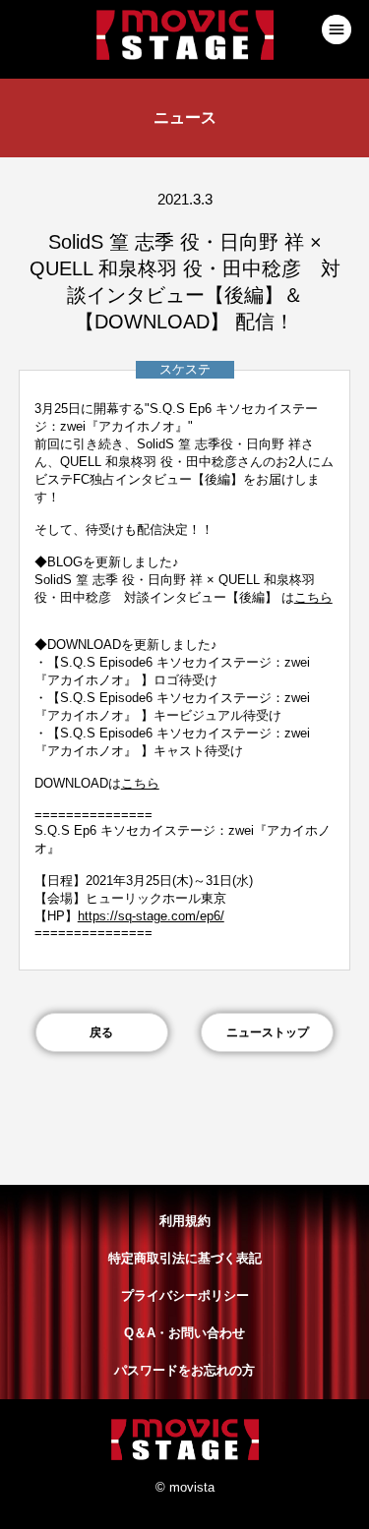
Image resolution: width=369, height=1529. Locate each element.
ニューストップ (267, 1032)
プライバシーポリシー (185, 1295)
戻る (101, 1032)
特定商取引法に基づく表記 (185, 1258)
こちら (313, 597)
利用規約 (185, 1220)
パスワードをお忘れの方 (184, 1370)
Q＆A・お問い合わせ (184, 1332)
